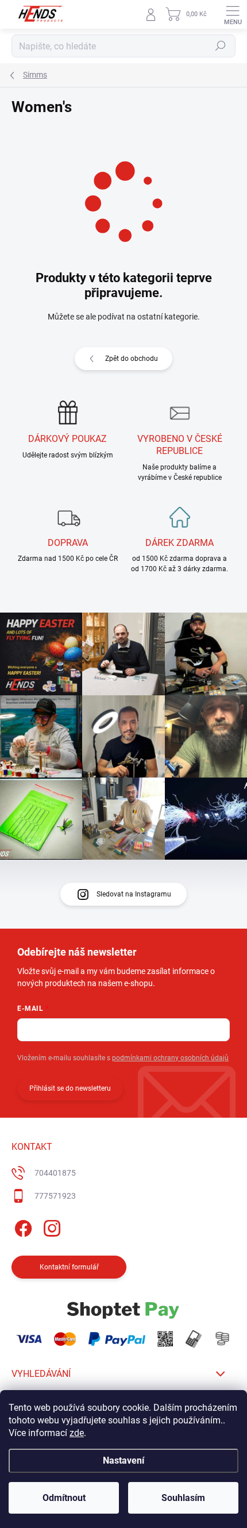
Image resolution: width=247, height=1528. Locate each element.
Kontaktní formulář (69, 1267)
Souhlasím (183, 1497)
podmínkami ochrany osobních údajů (170, 1058)
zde (77, 1432)
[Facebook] (21, 1226)
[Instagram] (50, 1226)
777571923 (55, 1195)
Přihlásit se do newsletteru (70, 1088)
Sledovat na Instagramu (134, 894)
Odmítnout (64, 1497)
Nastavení (123, 1460)
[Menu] (232, 14)
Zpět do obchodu (131, 359)
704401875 (55, 1172)
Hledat (220, 46)
